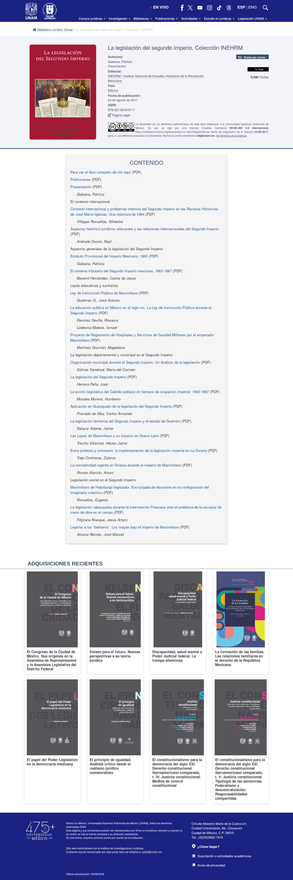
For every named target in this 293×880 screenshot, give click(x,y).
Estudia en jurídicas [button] (218, 18)
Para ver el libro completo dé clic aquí (100, 172)
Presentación (80, 186)
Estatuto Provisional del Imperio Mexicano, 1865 (109, 256)
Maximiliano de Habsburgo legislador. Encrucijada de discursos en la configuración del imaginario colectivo (139, 489)
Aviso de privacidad (211, 865)
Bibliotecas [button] (142, 18)
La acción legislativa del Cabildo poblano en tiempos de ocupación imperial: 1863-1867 (139, 391)
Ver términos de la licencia (231, 135)
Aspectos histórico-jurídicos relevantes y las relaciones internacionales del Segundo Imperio (144, 228)
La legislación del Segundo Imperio (98, 376)
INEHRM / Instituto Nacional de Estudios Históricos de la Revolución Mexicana (156, 78)
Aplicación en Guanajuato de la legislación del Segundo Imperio (121, 406)
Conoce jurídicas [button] (91, 18)
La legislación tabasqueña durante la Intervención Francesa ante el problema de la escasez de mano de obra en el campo (146, 509)
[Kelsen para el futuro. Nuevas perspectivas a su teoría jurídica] (115, 621)
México (113, 90)
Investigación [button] (118, 18)
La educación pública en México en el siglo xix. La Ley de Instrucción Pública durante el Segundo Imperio (140, 310)
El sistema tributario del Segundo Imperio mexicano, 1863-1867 (121, 270)
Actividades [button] (189, 18)
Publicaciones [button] (165, 18)
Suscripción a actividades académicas (224, 856)
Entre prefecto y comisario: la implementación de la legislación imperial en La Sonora (138, 450)
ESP (241, 7)
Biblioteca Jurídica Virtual (54, 29)
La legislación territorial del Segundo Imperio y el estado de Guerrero (125, 421)
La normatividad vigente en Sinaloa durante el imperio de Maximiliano (125, 465)
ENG (252, 7)
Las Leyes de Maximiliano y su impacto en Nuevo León (114, 435)
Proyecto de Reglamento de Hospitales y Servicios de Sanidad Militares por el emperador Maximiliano (142, 337)
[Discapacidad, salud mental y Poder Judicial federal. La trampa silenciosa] (178, 621)
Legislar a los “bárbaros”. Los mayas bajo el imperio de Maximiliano (124, 527)
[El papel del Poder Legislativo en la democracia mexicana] (52, 740)
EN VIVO (161, 7)
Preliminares (80, 179)
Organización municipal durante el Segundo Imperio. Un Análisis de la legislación (135, 362)
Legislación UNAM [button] (251, 18)
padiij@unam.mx (152, 852)
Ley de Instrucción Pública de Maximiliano (104, 292)
